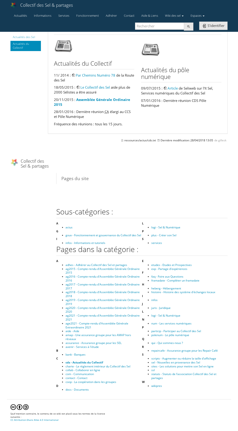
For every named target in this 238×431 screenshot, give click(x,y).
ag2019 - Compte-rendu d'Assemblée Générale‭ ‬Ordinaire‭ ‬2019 (103, 302)
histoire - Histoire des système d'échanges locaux (183, 292)
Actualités (20, 15)
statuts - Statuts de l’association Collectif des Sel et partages (183, 376)
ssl (153, 370)
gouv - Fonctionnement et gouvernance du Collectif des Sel (103, 235)
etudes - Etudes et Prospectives (171, 265)
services (156, 243)
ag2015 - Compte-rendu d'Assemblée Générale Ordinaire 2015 (103, 271)
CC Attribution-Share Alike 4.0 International (34, 419)
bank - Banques (76, 354)
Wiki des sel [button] (173, 15)
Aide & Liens (149, 15)
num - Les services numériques (171, 323)
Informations (42, 15)
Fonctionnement (87, 15)
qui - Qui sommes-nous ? (167, 343)
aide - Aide (72, 331)
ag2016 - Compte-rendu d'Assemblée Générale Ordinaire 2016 (103, 278)
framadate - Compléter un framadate (175, 280)
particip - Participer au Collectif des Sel (176, 331)
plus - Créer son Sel (163, 235)
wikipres (156, 386)
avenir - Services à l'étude (82, 347)
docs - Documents (77, 390)
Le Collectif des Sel (95, 87)
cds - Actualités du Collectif (84, 362)
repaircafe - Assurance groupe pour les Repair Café (184, 351)
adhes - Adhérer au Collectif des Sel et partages (96, 265)
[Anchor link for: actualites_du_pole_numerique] (174, 76)
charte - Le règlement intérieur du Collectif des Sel (98, 366)
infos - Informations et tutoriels (85, 243)
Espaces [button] (196, 15)
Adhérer (111, 15)
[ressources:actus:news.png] (150, 49)
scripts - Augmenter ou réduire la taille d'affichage (183, 358)
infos (154, 300)
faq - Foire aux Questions (167, 277)
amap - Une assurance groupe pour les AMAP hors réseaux (98, 337)
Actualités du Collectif (21, 46)
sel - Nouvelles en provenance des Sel (175, 362)
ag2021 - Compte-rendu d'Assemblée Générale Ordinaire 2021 (103, 317)
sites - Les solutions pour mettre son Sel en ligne (182, 366)
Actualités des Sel (24, 37)
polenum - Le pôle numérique (170, 335)
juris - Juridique (161, 308)
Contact (129, 15)
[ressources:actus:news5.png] (63, 46)
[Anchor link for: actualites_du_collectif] (115, 63)
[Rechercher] (188, 27)
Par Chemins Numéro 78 (95, 75)
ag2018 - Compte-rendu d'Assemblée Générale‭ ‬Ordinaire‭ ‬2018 (103, 294)
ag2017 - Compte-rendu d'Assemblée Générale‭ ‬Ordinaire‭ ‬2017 (103, 286)
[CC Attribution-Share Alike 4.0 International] (19, 407)
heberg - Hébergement (166, 288)
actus (69, 227)
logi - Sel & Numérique (165, 227)
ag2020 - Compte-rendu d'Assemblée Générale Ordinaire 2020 (103, 310)
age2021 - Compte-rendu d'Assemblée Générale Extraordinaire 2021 (97, 325)
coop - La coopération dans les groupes (91, 382)
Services (63, 15)
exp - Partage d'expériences (169, 269)
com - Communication (80, 374)
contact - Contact (76, 378)
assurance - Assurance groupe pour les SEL (94, 343)
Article (173, 88)
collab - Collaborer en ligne (83, 370)
